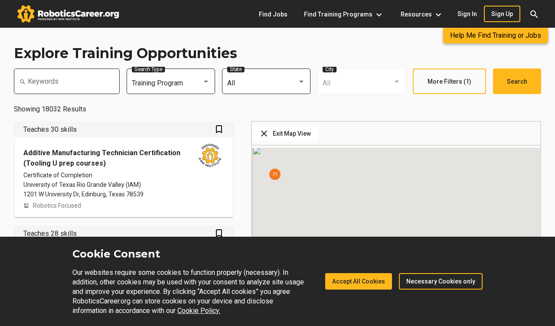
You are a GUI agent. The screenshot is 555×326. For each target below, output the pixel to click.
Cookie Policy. (198, 310)
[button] (534, 14)
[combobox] (171, 83)
